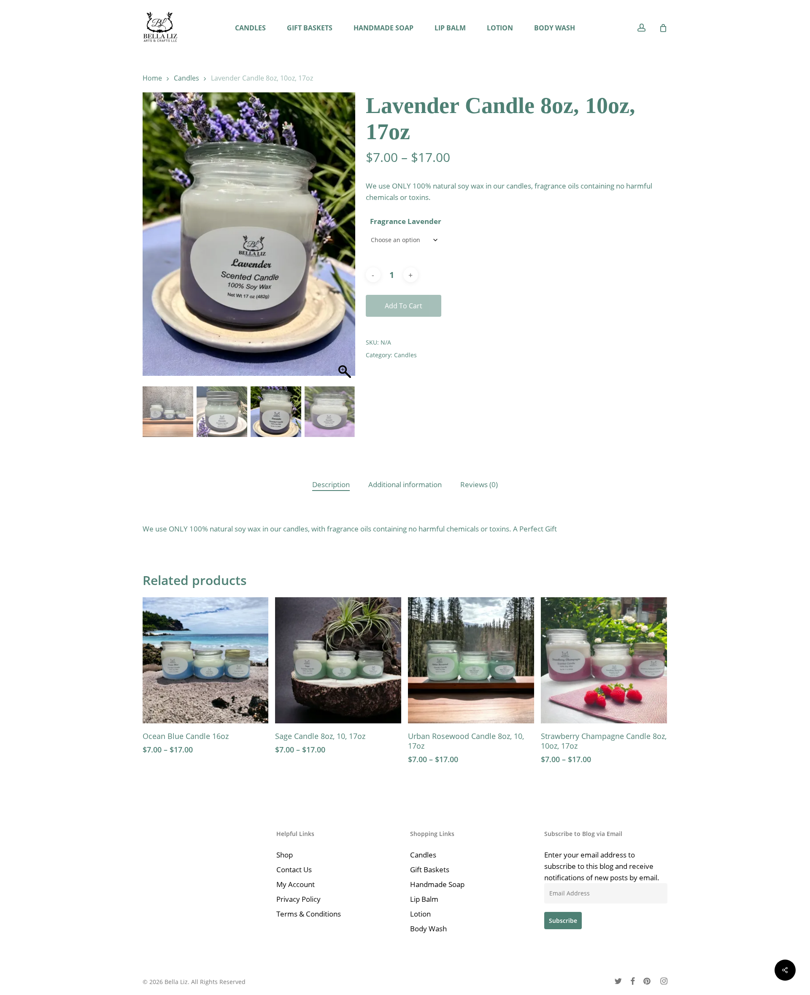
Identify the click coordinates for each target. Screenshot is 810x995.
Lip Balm (424, 899)
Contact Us (294, 869)
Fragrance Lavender (405, 221)
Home (152, 78)
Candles (186, 78)
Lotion (420, 914)
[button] (344, 241)
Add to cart (403, 305)
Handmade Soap (437, 884)
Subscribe (563, 921)
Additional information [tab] (405, 484)
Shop (284, 855)
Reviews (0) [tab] (479, 484)
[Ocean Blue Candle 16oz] (206, 660)
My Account (295, 884)
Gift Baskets (429, 869)
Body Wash (428, 928)
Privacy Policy (298, 899)
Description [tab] (331, 484)
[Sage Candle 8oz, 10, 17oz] (338, 660)
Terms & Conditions (308, 914)
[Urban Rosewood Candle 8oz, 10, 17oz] (471, 660)
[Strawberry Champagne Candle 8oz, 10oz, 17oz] (604, 660)
